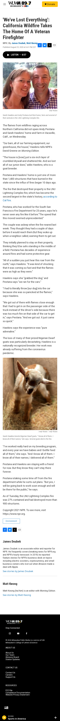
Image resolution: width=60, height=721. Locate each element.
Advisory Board (12, 657)
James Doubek (18, 43)
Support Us (10, 677)
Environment (11, 521)
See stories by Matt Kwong (17, 595)
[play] (4, 717)
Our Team (10, 655)
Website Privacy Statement (18, 695)
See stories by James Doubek (18, 571)
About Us (10, 653)
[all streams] (56, 717)
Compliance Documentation (18, 693)
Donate (51, 4)
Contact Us (10, 673)
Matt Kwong (32, 43)
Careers (9, 675)
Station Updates (13, 659)
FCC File (9, 690)
